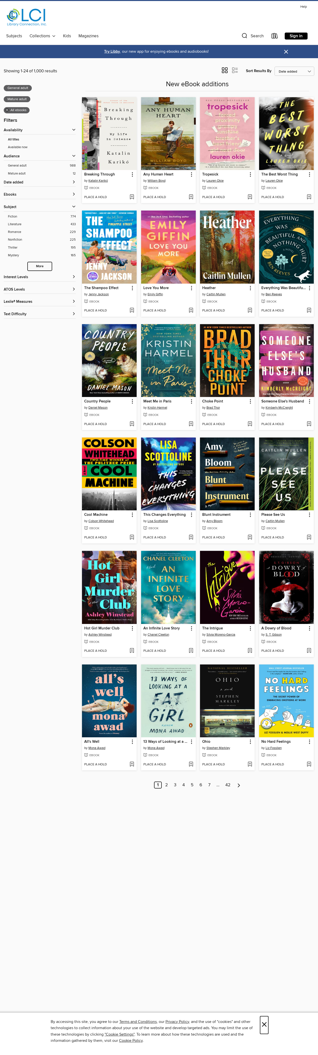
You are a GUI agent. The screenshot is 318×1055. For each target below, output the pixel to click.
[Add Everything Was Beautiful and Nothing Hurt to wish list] (309, 311)
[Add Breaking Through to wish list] (132, 197)
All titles (13, 139)
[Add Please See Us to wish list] (309, 537)
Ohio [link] (206, 742)
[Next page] (239, 785)
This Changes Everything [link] (164, 515)
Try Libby (112, 51)
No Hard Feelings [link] (276, 742)
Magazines (89, 36)
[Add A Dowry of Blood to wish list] (309, 651)
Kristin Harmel (157, 408)
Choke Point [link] (212, 401)
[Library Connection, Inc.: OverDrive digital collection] (26, 17)
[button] (252, 37)
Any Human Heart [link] (158, 174)
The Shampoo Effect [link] (101, 288)
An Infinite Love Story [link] (161, 628)
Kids (67, 36)
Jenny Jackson (98, 294)
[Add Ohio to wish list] (250, 764)
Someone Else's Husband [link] (282, 401)
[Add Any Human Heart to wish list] (191, 197)
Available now (18, 147)
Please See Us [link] (273, 515)
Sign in (296, 36)
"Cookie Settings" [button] (119, 1034)
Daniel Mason (98, 408)
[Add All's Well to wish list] (132, 764)
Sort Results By (259, 71)
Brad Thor (213, 408)
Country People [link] (97, 401)
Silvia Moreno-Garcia (220, 635)
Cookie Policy (131, 1040)
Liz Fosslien (274, 748)
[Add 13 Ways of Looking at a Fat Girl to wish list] (191, 764)
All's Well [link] (91, 742)
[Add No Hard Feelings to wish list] (309, 764)
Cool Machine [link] (96, 515)
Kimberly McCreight (279, 408)
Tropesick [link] (210, 174)
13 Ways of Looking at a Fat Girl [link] (166, 742)
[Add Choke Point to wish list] (250, 424)
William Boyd (156, 181)
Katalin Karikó (98, 181)
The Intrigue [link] (212, 628)
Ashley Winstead (100, 635)
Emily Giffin (155, 294)
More (39, 266)
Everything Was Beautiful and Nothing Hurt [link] (284, 288)
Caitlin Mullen (216, 294)
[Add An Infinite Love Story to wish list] (191, 651)
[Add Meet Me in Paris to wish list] (191, 424)
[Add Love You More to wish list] (191, 311)
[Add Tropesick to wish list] (250, 197)
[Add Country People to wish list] (132, 424)
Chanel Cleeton (158, 635)
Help (303, 7)
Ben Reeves (274, 294)
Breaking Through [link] (99, 174)
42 (228, 785)
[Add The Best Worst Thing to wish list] (309, 197)
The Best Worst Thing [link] (279, 174)
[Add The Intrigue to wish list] (250, 651)
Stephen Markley (218, 748)
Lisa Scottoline (158, 521)
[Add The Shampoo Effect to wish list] (132, 311)
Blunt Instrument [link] (216, 515)
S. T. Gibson (274, 635)
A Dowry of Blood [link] (276, 628)
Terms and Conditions (138, 1021)
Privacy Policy (177, 1021)
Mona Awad (96, 748)
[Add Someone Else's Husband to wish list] (309, 424)
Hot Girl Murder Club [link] (101, 628)
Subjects (14, 36)
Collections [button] (41, 36)
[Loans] (274, 37)
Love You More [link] (156, 288)
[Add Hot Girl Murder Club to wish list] (132, 651)
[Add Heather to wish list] (250, 311)
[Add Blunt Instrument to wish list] (250, 537)
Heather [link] (209, 288)
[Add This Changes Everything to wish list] (191, 537)
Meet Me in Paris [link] (157, 401)
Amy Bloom (214, 521)
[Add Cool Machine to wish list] (132, 537)
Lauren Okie (215, 181)
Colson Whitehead (101, 521)
